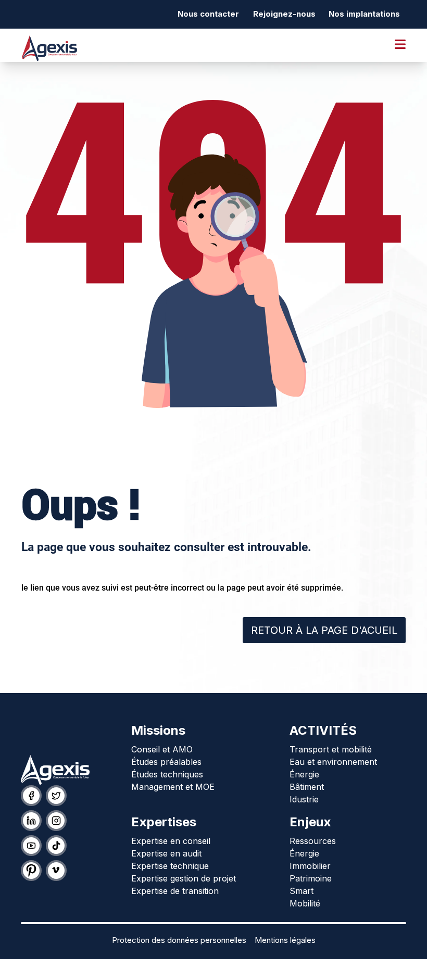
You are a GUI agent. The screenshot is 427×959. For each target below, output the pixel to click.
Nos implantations (364, 14)
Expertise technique (170, 866)
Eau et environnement (333, 762)
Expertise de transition (175, 891)
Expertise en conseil (170, 841)
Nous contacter (208, 14)
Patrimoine (311, 878)
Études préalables (166, 762)
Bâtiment (307, 787)
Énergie (304, 774)
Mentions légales (285, 940)
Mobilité (305, 903)
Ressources (313, 841)
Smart (301, 891)
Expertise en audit (166, 853)
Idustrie (304, 799)
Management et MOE (173, 787)
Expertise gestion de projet (183, 878)
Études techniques (167, 774)
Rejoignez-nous (284, 14)
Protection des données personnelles (179, 940)
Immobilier (310, 866)
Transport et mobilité (331, 749)
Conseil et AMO (162, 749)
